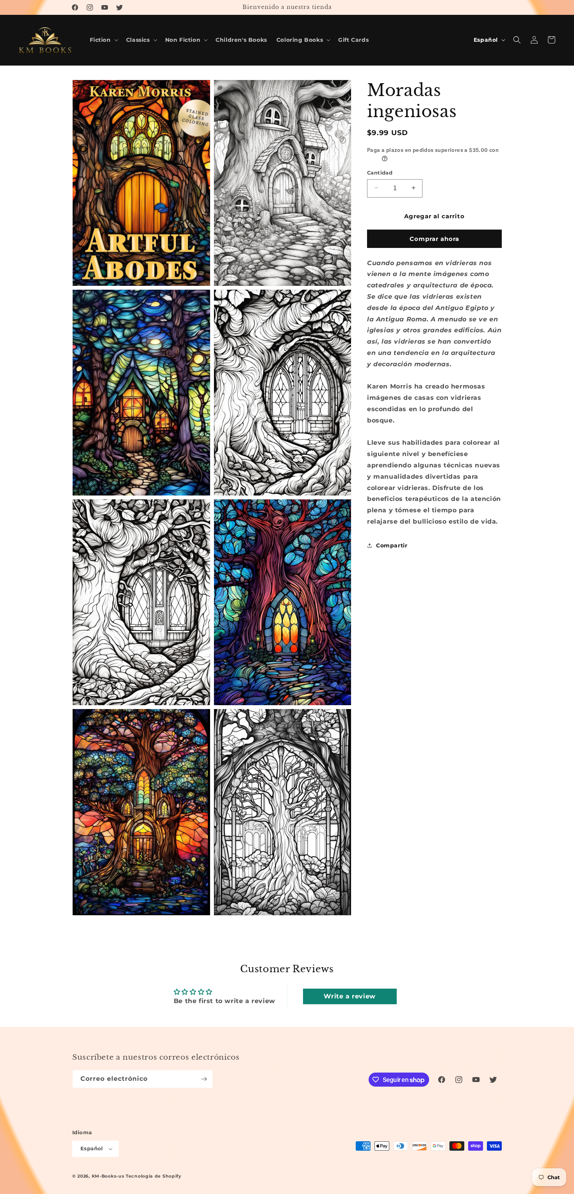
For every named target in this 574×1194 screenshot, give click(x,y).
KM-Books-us (108, 1176)
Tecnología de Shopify (154, 1176)
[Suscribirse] (203, 1079)
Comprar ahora (434, 238)
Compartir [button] (391, 545)
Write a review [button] (349, 996)
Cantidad (379, 172)
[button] (103, 40)
